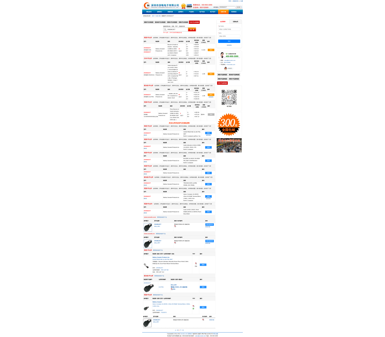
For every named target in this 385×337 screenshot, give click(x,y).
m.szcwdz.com (231, 64)
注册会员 (235, 21)
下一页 (182, 330)
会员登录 (222, 21)
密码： (220, 33)
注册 (241, 1)
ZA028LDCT (159, 268)
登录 (229, 1)
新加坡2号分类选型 (160, 22)
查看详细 (207, 227)
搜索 (208, 133)
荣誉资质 (170, 12)
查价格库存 (209, 224)
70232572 (164, 312)
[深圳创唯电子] (229, 152)
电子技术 (212, 12)
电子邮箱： (221, 26)
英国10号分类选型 (172, 22)
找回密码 (229, 45)
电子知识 (202, 12)
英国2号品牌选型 (222, 79)
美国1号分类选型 (148, 22)
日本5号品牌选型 (222, 83)
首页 (153, 16)
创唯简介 (159, 12)
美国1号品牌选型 (222, 74)
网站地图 (215, 333)
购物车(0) (235, 1)
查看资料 (211, 97)
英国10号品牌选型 (234, 79)
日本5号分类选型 (194, 22)
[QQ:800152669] (229, 70)
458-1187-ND (165, 270)
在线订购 (223, 12)
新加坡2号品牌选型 (234, 74)
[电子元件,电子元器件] (146, 9)
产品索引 (191, 12)
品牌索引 (180, 12)
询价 (211, 114)
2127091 (161, 287)
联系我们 (234, 12)
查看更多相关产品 (162, 217)
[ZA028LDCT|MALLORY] (148, 231)
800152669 (227, 62)
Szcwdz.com (184, 333)
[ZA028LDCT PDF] (196, 264)
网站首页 (149, 12)
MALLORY (157, 226)
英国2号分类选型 (183, 22)
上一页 (176, 330)
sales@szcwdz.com (229, 60)
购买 (211, 50)
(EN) (173, 289)
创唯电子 (190, 333)
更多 (145, 135)
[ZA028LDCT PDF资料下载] (175, 226)
